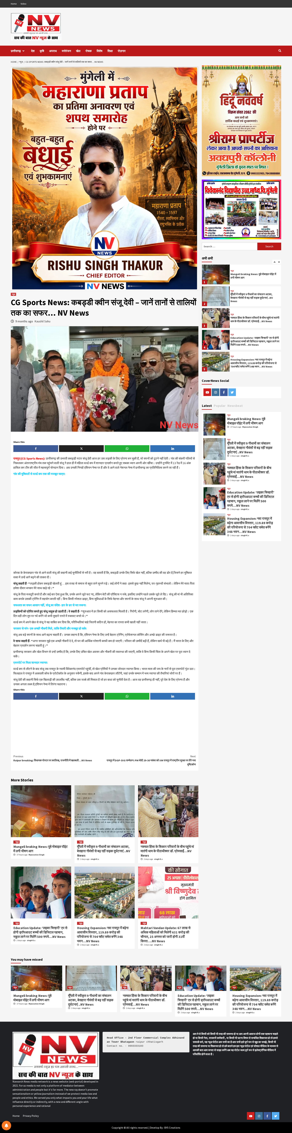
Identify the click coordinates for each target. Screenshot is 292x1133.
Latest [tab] (207, 405)
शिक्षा (110, 51)
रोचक (89, 51)
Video (23, 3)
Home (14, 3)
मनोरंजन (66, 51)
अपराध (53, 51)
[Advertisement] (104, 523)
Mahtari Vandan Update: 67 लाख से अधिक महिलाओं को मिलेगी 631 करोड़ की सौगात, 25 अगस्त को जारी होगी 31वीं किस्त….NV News (165, 934)
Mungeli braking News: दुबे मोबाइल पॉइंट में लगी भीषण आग (246, 421)
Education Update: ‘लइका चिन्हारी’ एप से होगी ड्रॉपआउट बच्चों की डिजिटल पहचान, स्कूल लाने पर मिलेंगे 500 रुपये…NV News (40, 932)
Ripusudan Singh (36, 854)
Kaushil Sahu (42, 321)
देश (33, 51)
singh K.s (95, 859)
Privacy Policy (31, 1115)
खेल (78, 51)
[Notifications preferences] (6, 1125)
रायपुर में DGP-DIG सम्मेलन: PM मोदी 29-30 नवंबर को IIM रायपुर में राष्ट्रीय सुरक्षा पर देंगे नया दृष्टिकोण (151, 760)
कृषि (42, 51)
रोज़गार (122, 51)
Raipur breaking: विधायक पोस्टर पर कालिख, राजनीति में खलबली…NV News (53, 758)
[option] (241, 275)
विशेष (99, 51)
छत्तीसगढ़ (16, 51)
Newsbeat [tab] (235, 405)
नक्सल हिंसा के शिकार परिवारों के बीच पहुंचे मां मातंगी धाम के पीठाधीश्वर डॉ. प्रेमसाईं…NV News (167, 850)
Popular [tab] (220, 405)
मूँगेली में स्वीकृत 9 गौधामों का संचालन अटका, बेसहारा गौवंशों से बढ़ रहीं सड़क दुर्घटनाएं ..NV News (103, 850)
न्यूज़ (13, 294)
